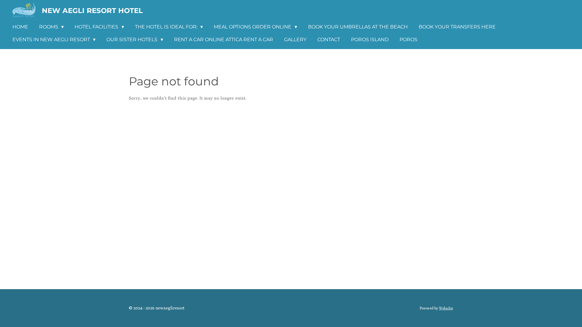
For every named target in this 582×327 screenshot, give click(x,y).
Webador (446, 308)
